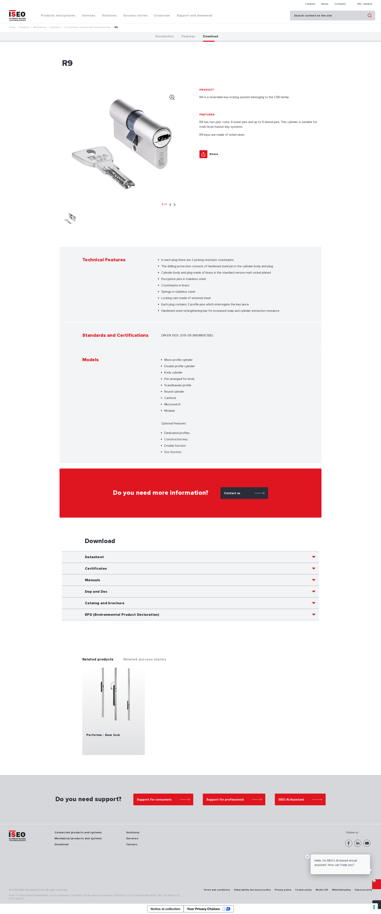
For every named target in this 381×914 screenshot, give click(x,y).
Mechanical (39, 27)
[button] (70, 219)
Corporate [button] (162, 15)
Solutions (133, 832)
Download (210, 36)
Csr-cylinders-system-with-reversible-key (87, 27)
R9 (116, 27)
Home (12, 27)
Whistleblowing (341, 889)
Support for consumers (154, 800)
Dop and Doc (96, 591)
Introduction (164, 36)
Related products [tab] (98, 659)
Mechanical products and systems (78, 838)
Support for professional (225, 800)
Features (188, 36)
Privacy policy (283, 889)
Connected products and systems (78, 832)
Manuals (92, 580)
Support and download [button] (194, 15)
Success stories (135, 15)
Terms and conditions (217, 889)
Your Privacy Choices (203, 909)
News (324, 4)
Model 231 (322, 889)
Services (132, 838)
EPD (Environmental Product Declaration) (122, 614)
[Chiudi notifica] (307, 856)
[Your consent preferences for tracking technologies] (374, 907)
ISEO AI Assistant (291, 800)
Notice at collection (165, 909)
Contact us (232, 493)
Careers (310, 4)
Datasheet (94, 557)
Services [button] (88, 15)
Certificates (96, 568)
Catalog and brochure (104, 603)
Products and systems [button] (58, 15)
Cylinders (55, 27)
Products (24, 27)
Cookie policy (303, 889)
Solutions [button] (109, 15)
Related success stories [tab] (144, 659)
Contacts (340, 4)
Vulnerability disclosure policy (252, 889)
